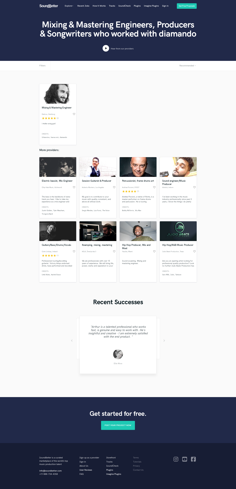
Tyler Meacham (58, 211)
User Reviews (85, 470)
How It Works (99, 6)
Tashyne (178, 275)
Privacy (136, 466)
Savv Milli (165, 275)
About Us (83, 466)
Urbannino (46, 137)
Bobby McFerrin (128, 211)
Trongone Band (47, 214)
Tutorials (137, 462)
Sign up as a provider (89, 457)
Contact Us (138, 470)
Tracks (112, 6)
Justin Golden (47, 211)
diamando (63, 137)
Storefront (111, 457)
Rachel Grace (56, 275)
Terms (136, 457)
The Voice (105, 211)
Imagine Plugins (151, 6)
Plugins (137, 6)
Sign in (165, 6)
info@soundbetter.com (50, 471)
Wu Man (138, 211)
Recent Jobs (83, 6)
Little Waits (46, 275)
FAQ (81, 474)
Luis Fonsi (97, 211)
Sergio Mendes (87, 211)
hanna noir (55, 137)
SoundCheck (124, 6)
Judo (172, 275)
